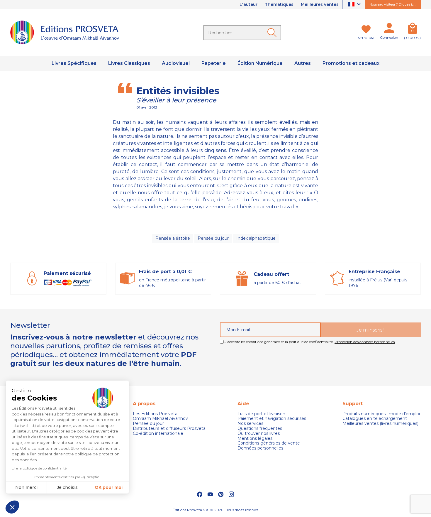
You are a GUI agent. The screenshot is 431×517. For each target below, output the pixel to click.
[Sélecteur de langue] (355, 4)
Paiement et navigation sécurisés (271, 418)
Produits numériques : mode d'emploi (381, 413)
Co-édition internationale (158, 433)
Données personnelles (260, 448)
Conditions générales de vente (268, 443)
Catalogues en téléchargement (374, 418)
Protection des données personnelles (365, 341)
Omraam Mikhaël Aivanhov (160, 418)
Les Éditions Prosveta (155, 413)
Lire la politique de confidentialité (39, 468)
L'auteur (248, 4)
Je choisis (67, 487)
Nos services (250, 423)
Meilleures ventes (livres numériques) (380, 423)
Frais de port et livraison (261, 413)
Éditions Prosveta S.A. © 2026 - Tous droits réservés (215, 510)
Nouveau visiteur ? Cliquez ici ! (392, 4)
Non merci (26, 487)
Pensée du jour (213, 238)
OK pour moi (109, 487)
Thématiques (279, 4)
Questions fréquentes (259, 428)
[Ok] (273, 32)
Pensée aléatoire (172, 238)
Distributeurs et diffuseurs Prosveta (169, 428)
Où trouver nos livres (258, 433)
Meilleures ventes (320, 4)
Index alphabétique (256, 238)
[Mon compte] (389, 29)
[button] (12, 507)
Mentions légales (254, 438)
